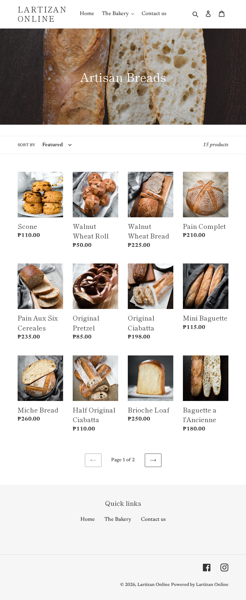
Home (87, 519)
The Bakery (117, 519)
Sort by (26, 145)
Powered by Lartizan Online (199, 585)
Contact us (153, 519)
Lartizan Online (42, 14)
